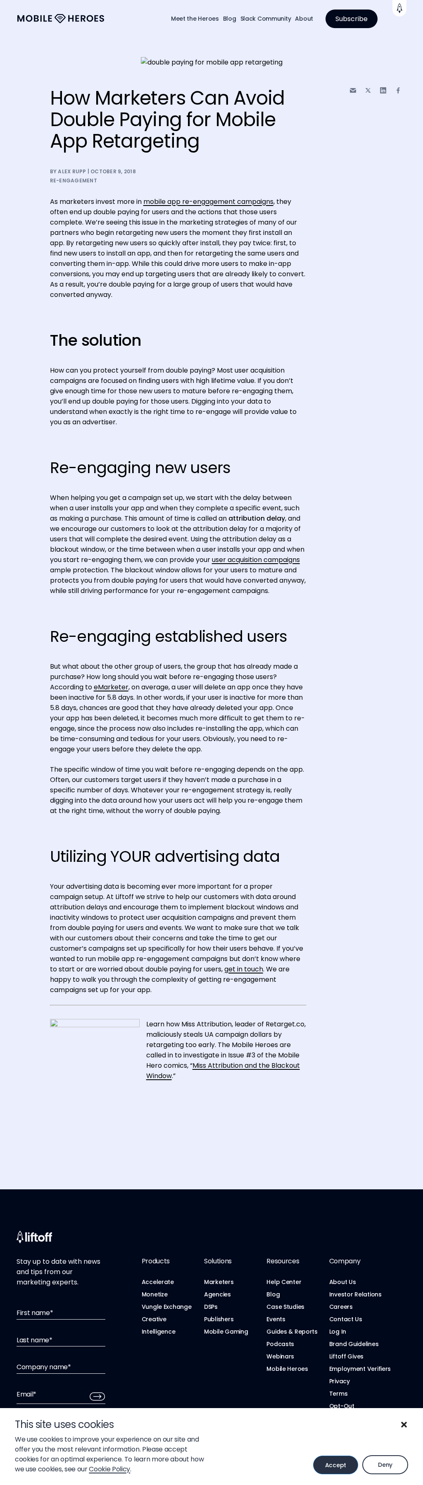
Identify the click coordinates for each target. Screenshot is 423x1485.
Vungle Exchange (167, 1307)
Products (156, 1261)
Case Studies (285, 1307)
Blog (229, 18)
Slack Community (265, 18)
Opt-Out (341, 1406)
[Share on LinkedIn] (383, 90)
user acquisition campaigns (256, 559)
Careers (341, 1307)
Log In (337, 1331)
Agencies (217, 1294)
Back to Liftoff (399, 8)
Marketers (218, 1282)
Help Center (283, 1282)
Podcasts (280, 1344)
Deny (385, 1465)
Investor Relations (355, 1294)
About (304, 18)
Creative (154, 1319)
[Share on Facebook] (398, 90)
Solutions (218, 1261)
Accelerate (158, 1282)
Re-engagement (73, 180)
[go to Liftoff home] (61, 19)
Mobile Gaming (226, 1331)
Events (275, 1319)
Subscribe (351, 19)
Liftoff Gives (346, 1356)
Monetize (155, 1294)
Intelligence (159, 1331)
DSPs (211, 1307)
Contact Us (345, 1319)
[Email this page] (353, 90)
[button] (404, 1424)
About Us (342, 1282)
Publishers (218, 1319)
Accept (335, 1465)
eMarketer (111, 687)
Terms (338, 1393)
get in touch (243, 969)
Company (345, 1261)
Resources (282, 1261)
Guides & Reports (292, 1331)
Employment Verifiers (360, 1369)
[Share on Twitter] (368, 90)
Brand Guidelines (354, 1344)
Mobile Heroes (287, 1369)
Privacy (339, 1381)
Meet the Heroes (195, 18)
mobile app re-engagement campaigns (208, 201)
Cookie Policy (109, 1469)
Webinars (280, 1356)
